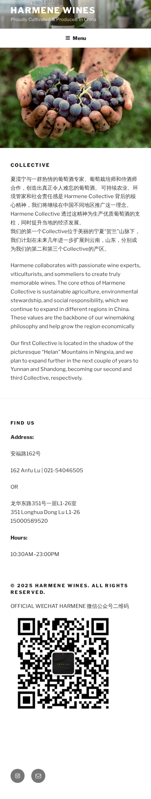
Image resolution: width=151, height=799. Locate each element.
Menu (79, 38)
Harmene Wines (53, 10)
